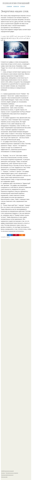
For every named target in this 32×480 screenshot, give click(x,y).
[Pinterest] (16, 235)
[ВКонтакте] (10, 235)
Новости (16, 6)
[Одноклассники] (22, 235)
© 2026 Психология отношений (7, 471)
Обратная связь (4, 477)
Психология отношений (16, 3)
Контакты (3, 473)
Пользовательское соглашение (12, 473)
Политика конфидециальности (7, 475)
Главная (9, 6)
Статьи (22, 6)
